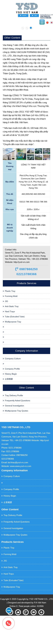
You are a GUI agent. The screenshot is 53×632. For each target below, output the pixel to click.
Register (24, 15)
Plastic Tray (10, 291)
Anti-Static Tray (12, 306)
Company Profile (12, 369)
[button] (22, 27)
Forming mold (11, 296)
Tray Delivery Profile (14, 395)
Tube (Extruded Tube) (15, 316)
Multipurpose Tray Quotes (16, 411)
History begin (11, 374)
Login (35, 15)
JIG (6, 301)
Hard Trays (10, 311)
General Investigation (14, 406)
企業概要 (9, 379)
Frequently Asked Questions (17, 400)
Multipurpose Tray (13, 322)
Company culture (13, 358)
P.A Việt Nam (40, 602)
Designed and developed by (21, 602)
